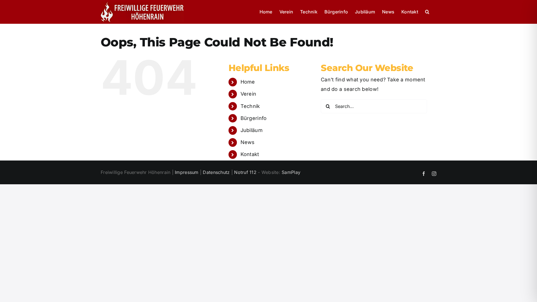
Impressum (186, 172)
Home (248, 82)
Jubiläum (252, 130)
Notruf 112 (245, 172)
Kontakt (250, 154)
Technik (250, 106)
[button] (427, 11)
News (248, 142)
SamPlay (291, 172)
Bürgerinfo (254, 118)
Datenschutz (216, 172)
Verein (248, 94)
